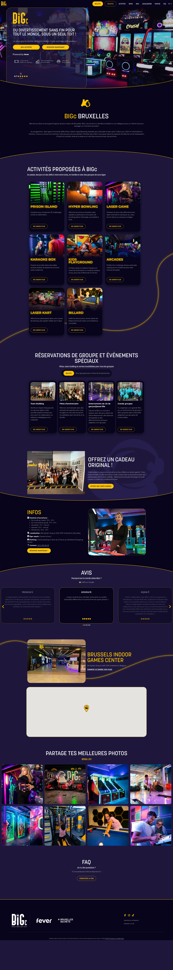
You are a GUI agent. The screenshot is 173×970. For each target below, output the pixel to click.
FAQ (164, 4)
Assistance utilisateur (131, 920)
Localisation (147, 4)
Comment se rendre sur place (99, 669)
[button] (86, 708)
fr (169, 4)
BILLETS (98, 4)
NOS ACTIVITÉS (26, 47)
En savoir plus (39, 226)
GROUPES (110, 4)
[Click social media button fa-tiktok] (133, 915)
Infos (131, 4)
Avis (137, 4)
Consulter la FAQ (86, 878)
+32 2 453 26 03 (43, 545)
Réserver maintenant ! (39, 551)
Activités (122, 4)
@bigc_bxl (86, 759)
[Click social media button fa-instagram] (129, 915)
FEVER (107, 938)
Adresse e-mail (129, 924)
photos (157, 4)
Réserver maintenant (55, 47)
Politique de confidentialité (116, 938)
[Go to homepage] (10, 3)
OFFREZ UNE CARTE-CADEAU (101, 486)
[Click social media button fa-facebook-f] (125, 915)
